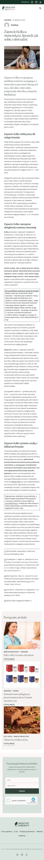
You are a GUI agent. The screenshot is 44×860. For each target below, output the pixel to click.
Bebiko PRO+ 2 (17, 482)
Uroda (16, 691)
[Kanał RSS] (40, 2)
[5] (5, 601)
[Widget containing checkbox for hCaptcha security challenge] (21, 800)
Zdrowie (7, 20)
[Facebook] (32, 2)
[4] (5, 369)
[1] (15, 195)
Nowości (7, 691)
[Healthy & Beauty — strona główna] (8, 8)
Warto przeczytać (11, 652)
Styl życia (8, 736)
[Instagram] (36, 2)
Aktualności (25, 2)
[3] (17, 364)
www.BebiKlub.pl (11, 503)
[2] (22, 240)
